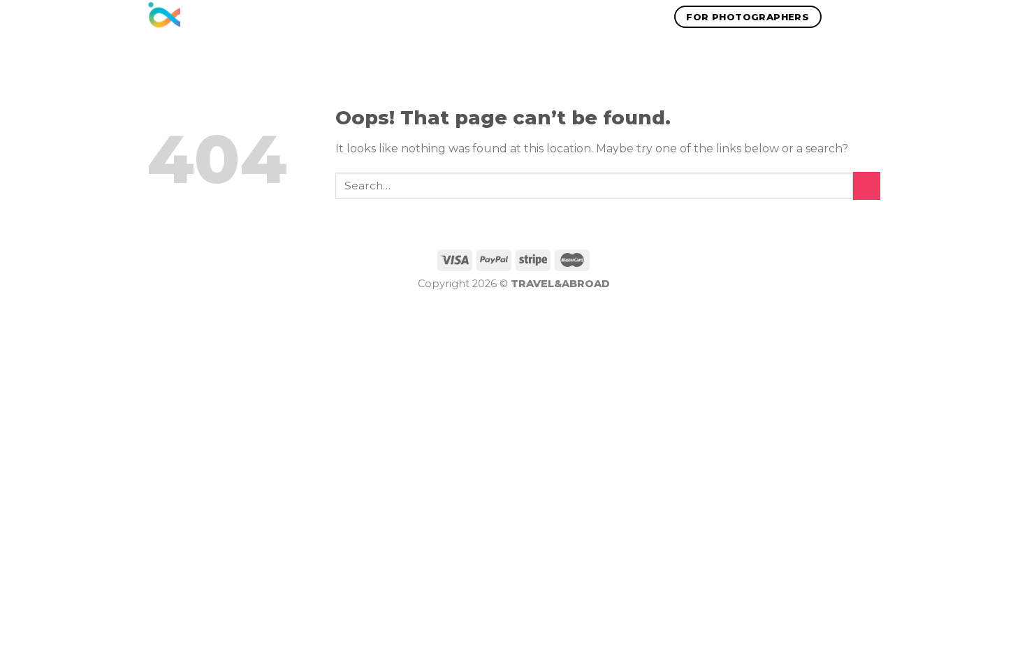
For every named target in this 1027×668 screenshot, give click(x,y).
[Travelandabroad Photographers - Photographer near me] (163, 17)
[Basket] (873, 16)
